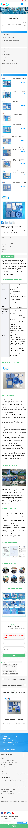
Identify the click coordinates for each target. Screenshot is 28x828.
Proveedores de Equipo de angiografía (10, 673)
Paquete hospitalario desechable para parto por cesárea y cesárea (18, 90)
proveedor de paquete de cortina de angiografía (11, 780)
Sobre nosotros (8, 815)
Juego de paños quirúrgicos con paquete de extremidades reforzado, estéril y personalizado (18, 137)
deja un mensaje (14, 825)
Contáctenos (4, 816)
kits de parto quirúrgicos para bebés (8, 789)
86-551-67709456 (10, 740)
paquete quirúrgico (6, 68)
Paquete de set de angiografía (15, 662)
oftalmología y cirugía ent (8, 43)
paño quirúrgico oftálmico (6, 785)
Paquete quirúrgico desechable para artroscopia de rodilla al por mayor (19, 125)
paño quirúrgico (5, 71)
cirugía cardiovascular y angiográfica (10, 40)
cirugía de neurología (7, 51)
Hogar (2, 25)
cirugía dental (5, 48)
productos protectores (7, 60)
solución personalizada (6, 818)
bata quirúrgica (5, 57)
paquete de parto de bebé (6, 791)
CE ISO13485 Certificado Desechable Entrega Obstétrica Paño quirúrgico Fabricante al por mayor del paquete (18, 114)
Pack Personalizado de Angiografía (9, 671)
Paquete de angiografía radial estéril (10, 664)
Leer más (23, 82)
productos (16, 815)
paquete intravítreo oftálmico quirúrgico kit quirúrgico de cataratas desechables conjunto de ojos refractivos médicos (19, 148)
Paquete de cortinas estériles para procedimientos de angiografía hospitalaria (19, 79)
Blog (15, 818)
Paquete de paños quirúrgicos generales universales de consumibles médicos (18, 102)
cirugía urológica (6, 54)
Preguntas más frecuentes (15, 816)
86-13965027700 (6, 742)
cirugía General (5, 34)
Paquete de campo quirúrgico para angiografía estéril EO (14, 636)
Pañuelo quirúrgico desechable (7, 793)
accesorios (4, 66)
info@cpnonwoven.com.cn (17, 744)
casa (2, 815)
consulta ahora (21, 822)
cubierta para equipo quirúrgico (9, 63)
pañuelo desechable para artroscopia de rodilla (11, 787)
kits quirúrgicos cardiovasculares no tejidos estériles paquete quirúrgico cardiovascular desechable (14, 719)
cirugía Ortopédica (6, 46)
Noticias (23, 815)
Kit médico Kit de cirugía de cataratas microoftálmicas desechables (18, 171)
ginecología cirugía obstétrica (9, 37)
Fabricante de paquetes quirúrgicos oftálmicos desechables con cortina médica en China (18, 160)
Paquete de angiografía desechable (10, 666)
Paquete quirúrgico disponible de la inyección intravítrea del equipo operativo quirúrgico (19, 183)
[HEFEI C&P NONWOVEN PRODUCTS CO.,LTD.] (5, 4)
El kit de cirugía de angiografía (10, 260)
